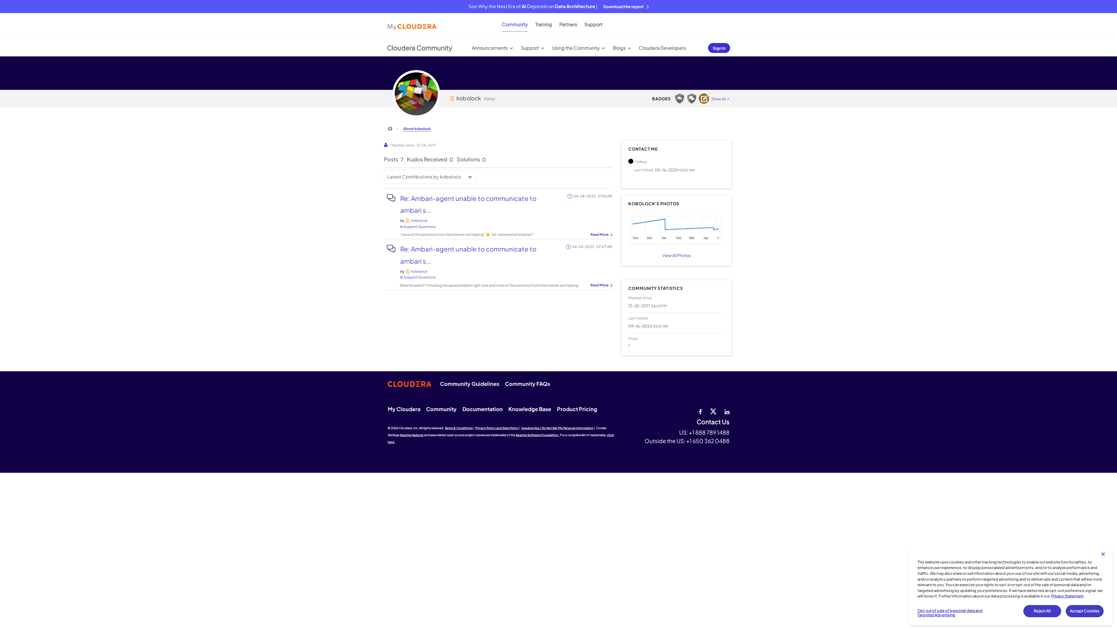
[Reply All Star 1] (679, 98)
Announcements (490, 48)
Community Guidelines (469, 383)
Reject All (1042, 611)
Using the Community (576, 48)
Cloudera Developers (662, 48)
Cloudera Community (419, 48)
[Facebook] (700, 411)
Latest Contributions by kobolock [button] (424, 177)
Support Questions (420, 226)
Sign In (719, 48)
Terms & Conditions (459, 428)
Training (543, 24)
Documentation (483, 409)
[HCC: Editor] (704, 98)
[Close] (1103, 554)
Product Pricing (577, 409)
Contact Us (713, 422)
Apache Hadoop (412, 435)
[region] (1010, 586)
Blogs (619, 48)
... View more (600, 235)
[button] (675, 230)
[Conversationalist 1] (691, 98)
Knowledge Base (529, 409)
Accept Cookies (1085, 611)
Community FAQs (527, 383)
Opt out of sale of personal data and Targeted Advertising (949, 613)
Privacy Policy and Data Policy (497, 428)
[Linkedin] (727, 411)
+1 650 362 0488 (708, 440)
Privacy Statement (1067, 596)
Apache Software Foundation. (537, 435)
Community (515, 24)
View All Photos (676, 255)
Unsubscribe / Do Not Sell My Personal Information (557, 428)
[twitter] (713, 411)
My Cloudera (404, 409)
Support (593, 24)
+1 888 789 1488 (709, 432)
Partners (568, 24)
